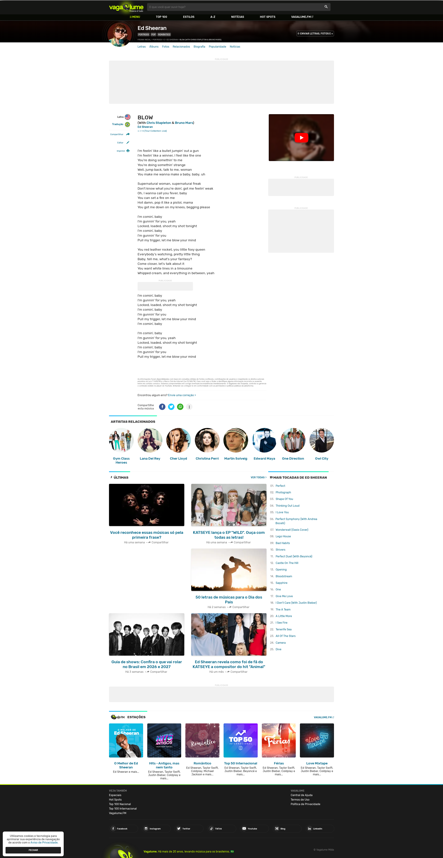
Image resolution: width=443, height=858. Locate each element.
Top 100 (161, 17)
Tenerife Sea (284, 629)
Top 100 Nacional (120, 804)
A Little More (284, 616)
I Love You (282, 512)
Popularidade (217, 46)
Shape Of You (284, 499)
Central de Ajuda (302, 795)
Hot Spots (267, 17)
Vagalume (126, 7)
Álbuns (154, 46)
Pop (153, 34)
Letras (142, 46)
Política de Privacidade (305, 804)
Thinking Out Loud (288, 505)
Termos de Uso (300, 799)
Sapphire (281, 583)
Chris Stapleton (159, 123)
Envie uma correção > (182, 395)
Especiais (115, 795)
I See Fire (281, 622)
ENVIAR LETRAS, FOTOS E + (316, 33)
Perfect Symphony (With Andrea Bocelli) (296, 521)
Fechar (33, 850)
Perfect (280, 485)
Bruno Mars (184, 123)
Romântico (164, 34)
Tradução (117, 124)
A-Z (212, 17)
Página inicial (144, 40)
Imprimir (121, 151)
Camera (281, 642)
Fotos (165, 46)
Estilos (188, 17)
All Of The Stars (286, 636)
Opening (281, 569)
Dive (278, 649)
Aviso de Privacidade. (44, 842)
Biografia (199, 46)
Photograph (283, 492)
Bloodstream (284, 576)
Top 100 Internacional (123, 808)
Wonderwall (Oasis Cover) (292, 529)
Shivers (280, 549)
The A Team (283, 609)
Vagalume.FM (301, 17)
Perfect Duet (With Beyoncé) (294, 556)
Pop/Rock (143, 34)
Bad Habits (283, 543)
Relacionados (181, 46)
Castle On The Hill (287, 563)
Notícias (237, 17)
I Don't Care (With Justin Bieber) (296, 602)
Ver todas (258, 477)
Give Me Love (284, 596)
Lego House (283, 536)
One (278, 589)
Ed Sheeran (152, 28)
